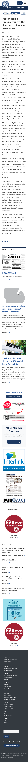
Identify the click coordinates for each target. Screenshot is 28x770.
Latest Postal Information (10, 659)
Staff (5, 720)
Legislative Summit (9, 708)
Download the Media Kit (14, 396)
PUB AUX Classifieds (10, 273)
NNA (5, 713)
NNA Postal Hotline (8, 670)
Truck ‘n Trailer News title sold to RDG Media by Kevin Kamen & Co (13, 361)
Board (5, 722)
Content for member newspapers (12, 689)
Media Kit (6, 679)
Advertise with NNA (14, 392)
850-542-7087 (16, 741)
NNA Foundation (8, 715)
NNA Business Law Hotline (10, 668)
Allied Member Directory (14, 429)
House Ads (6, 693)
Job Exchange (7, 695)
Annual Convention (8, 704)
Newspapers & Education (10, 697)
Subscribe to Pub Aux (9, 677)
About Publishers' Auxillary (10, 675)
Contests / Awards (8, 706)
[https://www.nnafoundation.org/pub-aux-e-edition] (14, 483)
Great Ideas (7, 691)
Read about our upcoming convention (13, 555)
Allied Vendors (7, 686)
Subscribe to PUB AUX (14, 509)
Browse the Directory (14, 442)
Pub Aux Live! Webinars (9, 699)
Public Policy (7, 657)
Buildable (10, 757)
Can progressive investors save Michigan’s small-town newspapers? (13, 309)
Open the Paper (14, 506)
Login (19, 3)
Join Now (6, 666)
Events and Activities (9, 664)
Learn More (13, 537)
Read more (5, 280)
